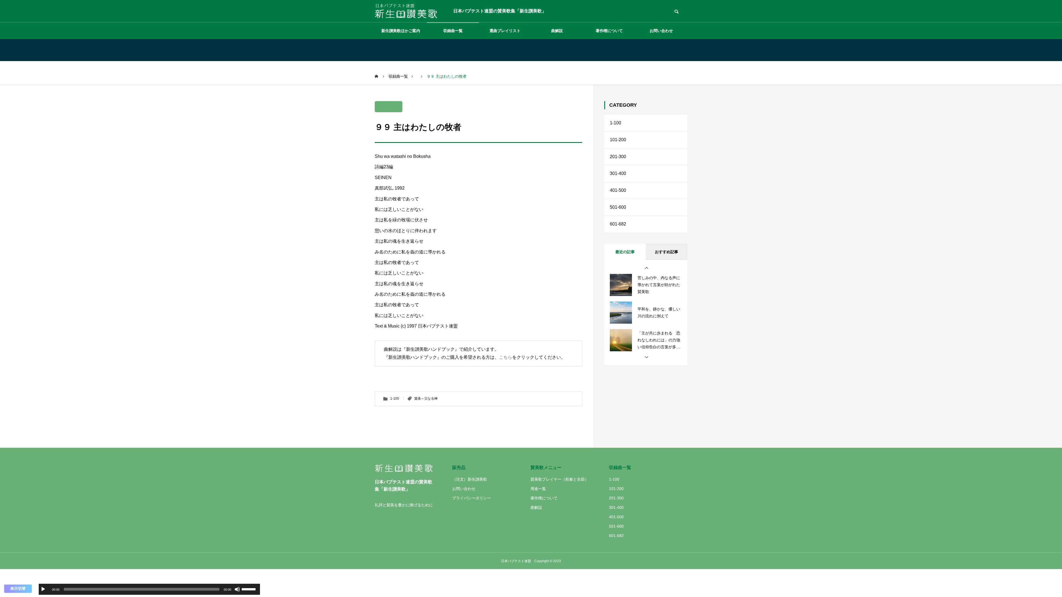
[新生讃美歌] (410, 11)
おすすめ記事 (666, 252)
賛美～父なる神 (426, 398)
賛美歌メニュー (545, 467)
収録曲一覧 (453, 30)
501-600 (618, 207)
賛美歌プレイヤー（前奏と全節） (559, 479)
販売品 (458, 467)
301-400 (618, 173)
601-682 (618, 224)
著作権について (609, 30)
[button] (647, 268)
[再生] (43, 589)
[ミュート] (237, 589)
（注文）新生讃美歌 (469, 479)
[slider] (249, 589)
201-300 (618, 156)
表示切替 (18, 588)
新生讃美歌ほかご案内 (400, 30)
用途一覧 (538, 488)
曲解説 (557, 30)
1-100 (394, 398)
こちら (505, 357)
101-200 (618, 139)
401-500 (618, 190)
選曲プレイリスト (505, 30)
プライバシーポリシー (471, 498)
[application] (149, 589)
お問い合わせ (661, 30)
